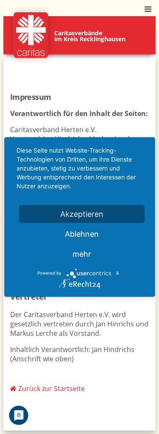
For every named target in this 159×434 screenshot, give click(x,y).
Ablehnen (82, 233)
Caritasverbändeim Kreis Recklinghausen (90, 36)
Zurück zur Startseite (51, 388)
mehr (82, 253)
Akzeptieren (81, 213)
